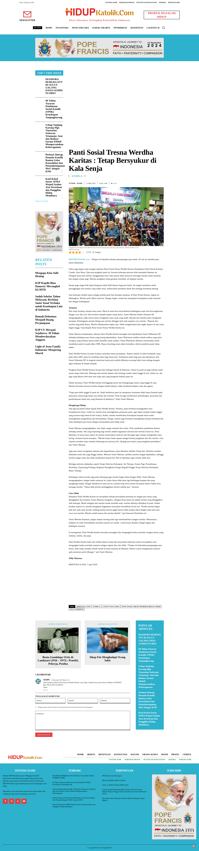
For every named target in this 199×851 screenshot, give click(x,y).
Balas (45, 690)
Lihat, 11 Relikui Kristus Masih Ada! (115, 785)
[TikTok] (17, 801)
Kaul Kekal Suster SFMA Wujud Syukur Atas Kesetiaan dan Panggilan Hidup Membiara (53, 187)
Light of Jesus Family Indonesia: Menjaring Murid (48, 350)
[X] (151, 183)
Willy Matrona (77, 609)
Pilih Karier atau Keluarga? (112, 776)
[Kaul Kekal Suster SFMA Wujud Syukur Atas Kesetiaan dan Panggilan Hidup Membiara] (39, 181)
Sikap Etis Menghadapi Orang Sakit (107, 659)
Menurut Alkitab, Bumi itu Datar (114, 780)
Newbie (79, 183)
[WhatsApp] (156, 183)
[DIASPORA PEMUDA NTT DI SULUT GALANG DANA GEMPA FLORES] (39, 81)
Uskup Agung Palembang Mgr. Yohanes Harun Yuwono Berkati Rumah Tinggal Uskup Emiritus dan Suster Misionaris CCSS (124, 792)
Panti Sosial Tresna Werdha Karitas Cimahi (141, 606)
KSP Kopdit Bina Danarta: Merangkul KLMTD (47, 286)
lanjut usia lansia (111, 606)
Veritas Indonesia (41, 201)
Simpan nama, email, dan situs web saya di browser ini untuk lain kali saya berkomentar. (65, 707)
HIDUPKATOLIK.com (79, 259)
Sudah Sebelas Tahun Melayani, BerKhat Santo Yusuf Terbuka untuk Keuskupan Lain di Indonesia (48, 303)
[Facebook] (145, 183)
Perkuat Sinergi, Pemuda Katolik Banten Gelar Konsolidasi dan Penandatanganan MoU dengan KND (55, 163)
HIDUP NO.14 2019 (83, 606)
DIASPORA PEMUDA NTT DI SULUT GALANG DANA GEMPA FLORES (54, 86)
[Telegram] (161, 183)
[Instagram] (11, 801)
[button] (163, 27)
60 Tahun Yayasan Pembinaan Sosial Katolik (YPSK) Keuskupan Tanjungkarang (53, 109)
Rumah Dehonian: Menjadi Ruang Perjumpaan (46, 320)
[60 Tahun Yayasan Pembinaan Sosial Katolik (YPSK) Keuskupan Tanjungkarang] (39, 103)
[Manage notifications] (193, 846)
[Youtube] (24, 801)
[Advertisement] (116, 86)
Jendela (77, 176)
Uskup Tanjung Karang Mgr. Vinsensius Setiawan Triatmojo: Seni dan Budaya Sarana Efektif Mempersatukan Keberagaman (54, 136)
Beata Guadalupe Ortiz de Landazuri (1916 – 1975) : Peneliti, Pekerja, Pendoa (58, 660)
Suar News (140, 731)
